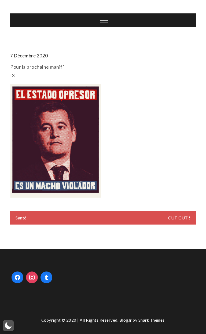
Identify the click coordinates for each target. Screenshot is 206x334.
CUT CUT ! (179, 217)
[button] (8, 325)
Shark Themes (151, 320)
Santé (21, 217)
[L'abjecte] (55, 141)
